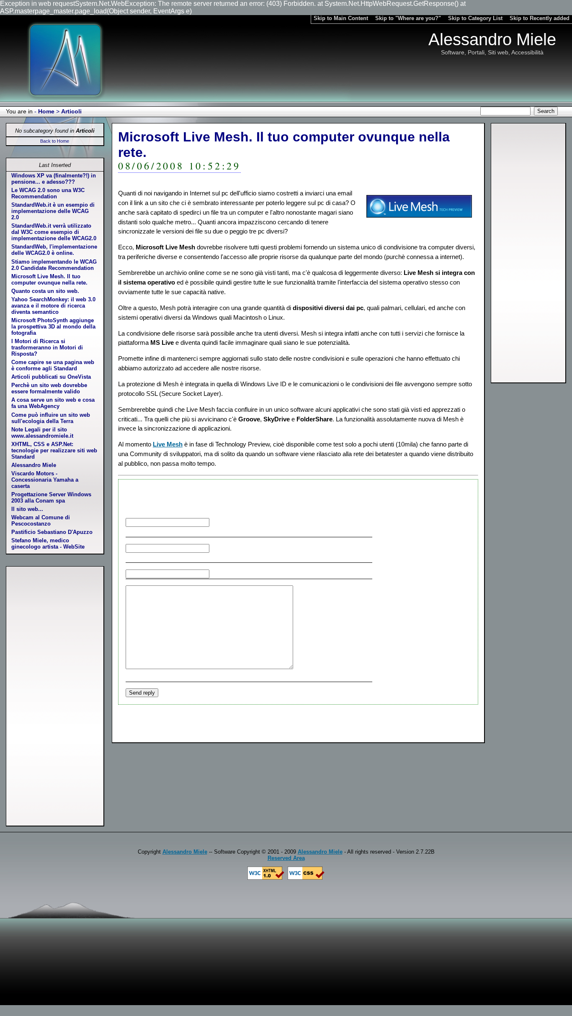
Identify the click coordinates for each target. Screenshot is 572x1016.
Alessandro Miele (33, 465)
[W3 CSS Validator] (306, 878)
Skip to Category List (475, 18)
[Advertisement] (528, 253)
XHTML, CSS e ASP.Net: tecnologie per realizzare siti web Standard (54, 450)
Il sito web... (27, 509)
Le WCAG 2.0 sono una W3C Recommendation (48, 193)
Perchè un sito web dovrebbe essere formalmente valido (49, 388)
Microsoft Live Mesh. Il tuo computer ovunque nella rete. (49, 279)
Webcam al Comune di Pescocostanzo (40, 520)
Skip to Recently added (539, 18)
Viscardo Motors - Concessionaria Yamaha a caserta (44, 479)
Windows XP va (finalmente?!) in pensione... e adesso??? (53, 178)
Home (46, 111)
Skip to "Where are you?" (408, 18)
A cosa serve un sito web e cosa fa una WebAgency (53, 403)
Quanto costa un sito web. (45, 291)
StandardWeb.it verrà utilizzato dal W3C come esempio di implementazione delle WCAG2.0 (53, 232)
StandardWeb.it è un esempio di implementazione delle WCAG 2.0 (53, 211)
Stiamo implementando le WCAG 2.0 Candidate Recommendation (54, 265)
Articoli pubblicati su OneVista (51, 377)
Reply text (324, 666)
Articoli (71, 111)
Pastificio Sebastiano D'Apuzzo (52, 532)
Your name (266, 522)
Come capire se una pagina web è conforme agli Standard (52, 365)
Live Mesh (168, 444)
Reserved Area (286, 858)
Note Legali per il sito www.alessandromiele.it (42, 432)
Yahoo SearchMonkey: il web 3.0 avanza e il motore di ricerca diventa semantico (53, 305)
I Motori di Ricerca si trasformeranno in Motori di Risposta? (47, 347)
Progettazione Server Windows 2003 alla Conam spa (51, 497)
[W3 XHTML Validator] (265, 878)
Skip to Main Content (341, 18)
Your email (273, 548)
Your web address (261, 573)
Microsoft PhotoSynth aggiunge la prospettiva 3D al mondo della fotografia (53, 326)
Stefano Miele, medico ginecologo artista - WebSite (48, 543)
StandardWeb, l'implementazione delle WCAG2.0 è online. (54, 250)
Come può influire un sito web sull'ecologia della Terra (50, 418)
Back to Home (54, 141)
